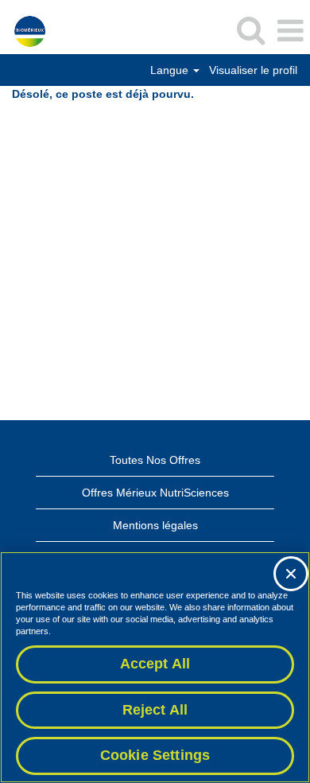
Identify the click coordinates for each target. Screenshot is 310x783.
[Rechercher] (250, 30)
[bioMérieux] (24, 30)
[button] (290, 30)
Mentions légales (155, 525)
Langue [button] (171, 70)
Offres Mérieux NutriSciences (155, 492)
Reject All (155, 710)
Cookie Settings (155, 755)
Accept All (155, 664)
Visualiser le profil (253, 70)
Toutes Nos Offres (155, 460)
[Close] (290, 573)
